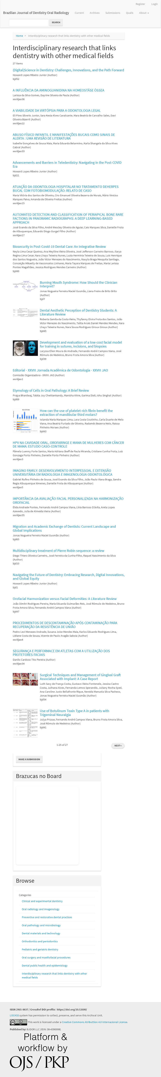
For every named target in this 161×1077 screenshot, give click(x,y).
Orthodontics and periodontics (40, 941)
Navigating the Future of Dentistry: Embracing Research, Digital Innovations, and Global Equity (68, 576)
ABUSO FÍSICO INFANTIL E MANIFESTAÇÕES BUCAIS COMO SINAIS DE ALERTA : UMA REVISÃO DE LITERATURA (64, 136)
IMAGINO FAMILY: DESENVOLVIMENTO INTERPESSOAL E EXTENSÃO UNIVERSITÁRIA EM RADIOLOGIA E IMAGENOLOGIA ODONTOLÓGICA (62, 472)
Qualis (129, 13)
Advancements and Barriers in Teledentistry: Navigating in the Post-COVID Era (67, 164)
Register (140, 4)
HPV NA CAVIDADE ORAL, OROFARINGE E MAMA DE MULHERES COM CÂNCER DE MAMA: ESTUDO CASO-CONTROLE (68, 444)
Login (154, 4)
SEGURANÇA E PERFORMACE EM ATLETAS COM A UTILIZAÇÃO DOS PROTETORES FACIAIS (61, 653)
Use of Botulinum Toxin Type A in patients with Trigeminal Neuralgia (74, 713)
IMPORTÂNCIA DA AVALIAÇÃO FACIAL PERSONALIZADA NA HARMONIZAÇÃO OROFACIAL (68, 500)
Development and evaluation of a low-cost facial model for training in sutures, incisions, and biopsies (81, 344)
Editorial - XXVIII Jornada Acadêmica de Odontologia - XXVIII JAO (60, 370)
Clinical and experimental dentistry (42, 901)
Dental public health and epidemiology (45, 965)
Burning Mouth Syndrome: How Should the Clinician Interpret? (78, 284)
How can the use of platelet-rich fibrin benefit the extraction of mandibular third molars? (76, 412)
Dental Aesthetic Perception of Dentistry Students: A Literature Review (78, 312)
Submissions (112, 13)
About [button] (143, 13)
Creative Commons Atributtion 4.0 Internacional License (94, 1022)
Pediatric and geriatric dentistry (40, 949)
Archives (95, 13)
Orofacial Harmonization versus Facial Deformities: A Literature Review (65, 598)
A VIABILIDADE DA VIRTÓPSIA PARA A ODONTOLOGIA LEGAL (57, 110)
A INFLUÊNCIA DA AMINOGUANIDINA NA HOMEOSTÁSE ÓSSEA (58, 90)
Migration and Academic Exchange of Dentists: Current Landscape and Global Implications (64, 528)
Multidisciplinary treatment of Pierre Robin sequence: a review (58, 550)
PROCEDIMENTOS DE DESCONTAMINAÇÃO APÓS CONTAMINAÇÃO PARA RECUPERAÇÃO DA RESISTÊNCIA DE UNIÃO (65, 625)
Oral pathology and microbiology (41, 925)
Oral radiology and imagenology (40, 909)
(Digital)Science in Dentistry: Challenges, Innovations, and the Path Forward (68, 70)
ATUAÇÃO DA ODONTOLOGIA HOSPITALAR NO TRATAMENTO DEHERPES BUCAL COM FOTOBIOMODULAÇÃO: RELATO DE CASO (66, 188)
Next (118, 745)
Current (79, 13)
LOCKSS (14, 1015)
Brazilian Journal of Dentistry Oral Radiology (36, 12)
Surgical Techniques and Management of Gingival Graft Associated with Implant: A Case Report (80, 677)
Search (56, 22)
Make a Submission (29, 759)
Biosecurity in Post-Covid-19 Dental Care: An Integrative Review (59, 246)
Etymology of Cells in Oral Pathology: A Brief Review (51, 390)
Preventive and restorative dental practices (47, 917)
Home (19, 35)
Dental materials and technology (41, 933)
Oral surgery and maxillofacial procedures (46, 957)
